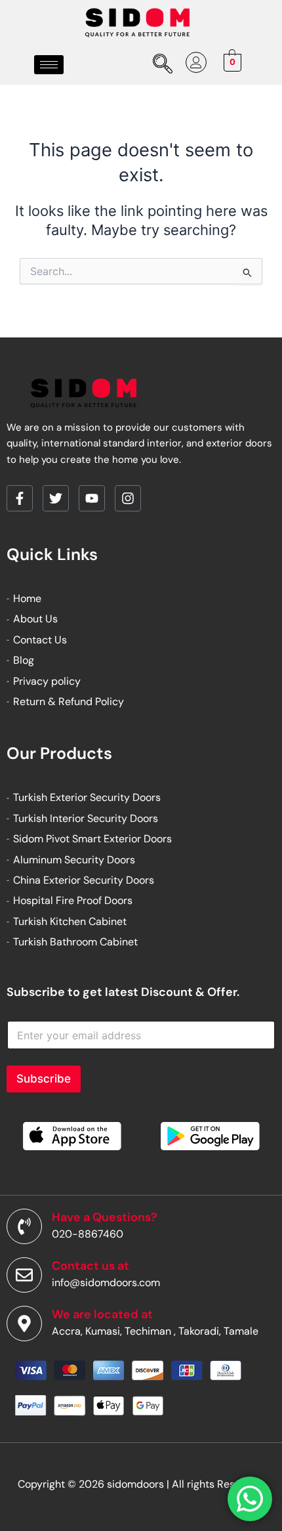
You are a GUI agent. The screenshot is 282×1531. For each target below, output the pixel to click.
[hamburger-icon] (49, 64)
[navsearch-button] (160, 65)
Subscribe (43, 1078)
